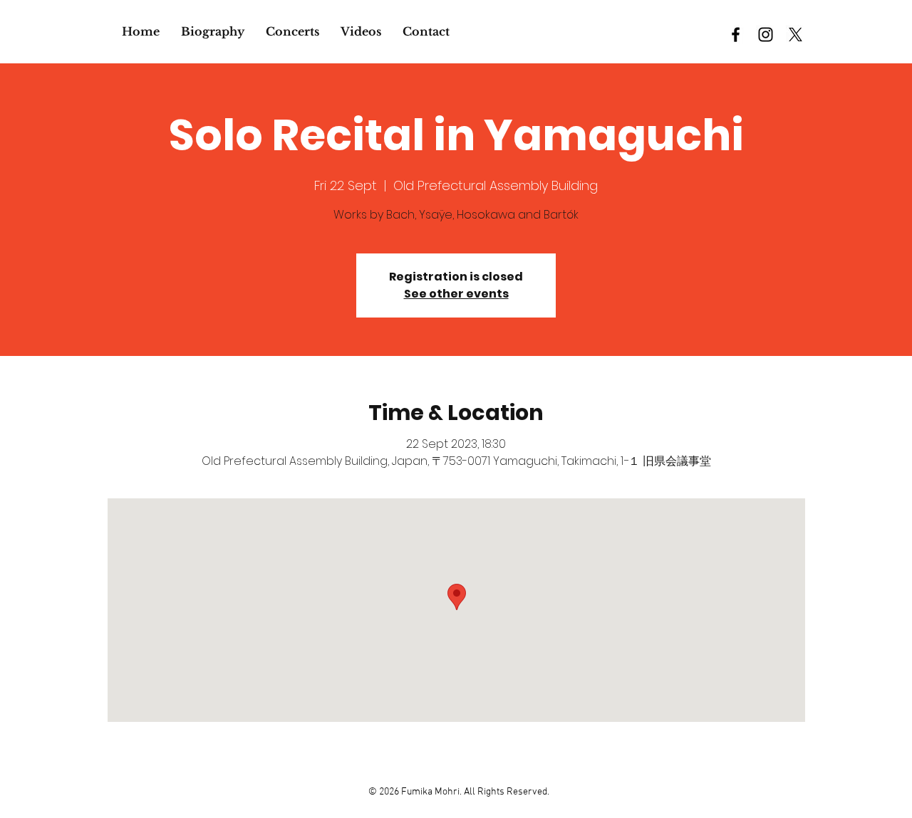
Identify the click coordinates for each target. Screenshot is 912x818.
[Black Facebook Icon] (735, 34)
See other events (456, 293)
